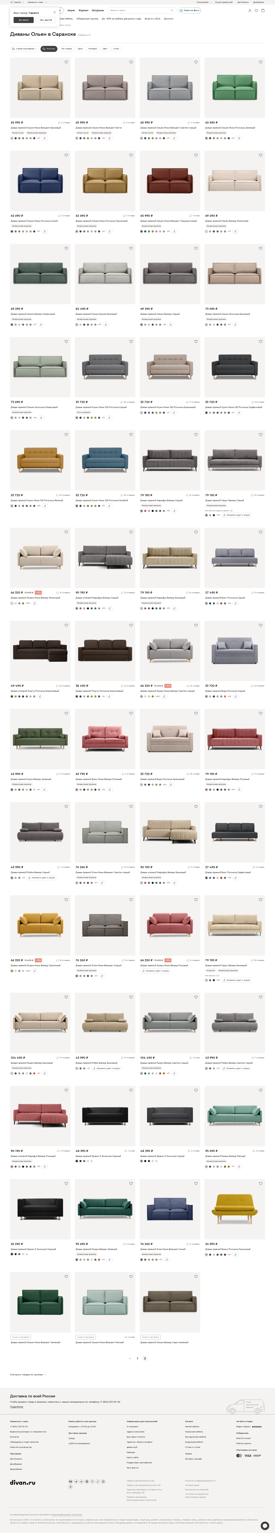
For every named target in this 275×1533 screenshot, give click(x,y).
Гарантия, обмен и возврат (140, 1442)
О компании (132, 1427)
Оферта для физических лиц (140, 1481)
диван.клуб (132, 1447)
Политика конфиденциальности (200, 1481)
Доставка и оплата (136, 1437)
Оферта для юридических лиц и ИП (144, 1485)
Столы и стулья (192, 1447)
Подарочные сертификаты (139, 1463)
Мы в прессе (133, 1468)
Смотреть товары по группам (26, 1374)
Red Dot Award (243, 1438)
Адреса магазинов (135, 1432)
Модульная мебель (194, 1442)
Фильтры (51, 49)
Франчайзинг (16, 1469)
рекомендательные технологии (67, 1515)
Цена (80, 49)
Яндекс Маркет (243, 1427)
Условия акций (192, 1485)
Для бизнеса (16, 1459)
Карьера (131, 1452)
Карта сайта (133, 1458)
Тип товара (66, 49)
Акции (71, 10)
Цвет (105, 49)
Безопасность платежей (196, 1490)
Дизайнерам (16, 1464)
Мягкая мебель (192, 1427)
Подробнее (16, 1407)
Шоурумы (98, 10)
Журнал (83, 10)
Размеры (93, 49)
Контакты (14, 1437)
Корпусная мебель (194, 1432)
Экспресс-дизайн (193, 1459)
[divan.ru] (22, 1482)
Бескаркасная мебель (195, 1437)
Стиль (116, 49)
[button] (250, 10)
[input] (141, 10)
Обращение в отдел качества (24, 1442)
